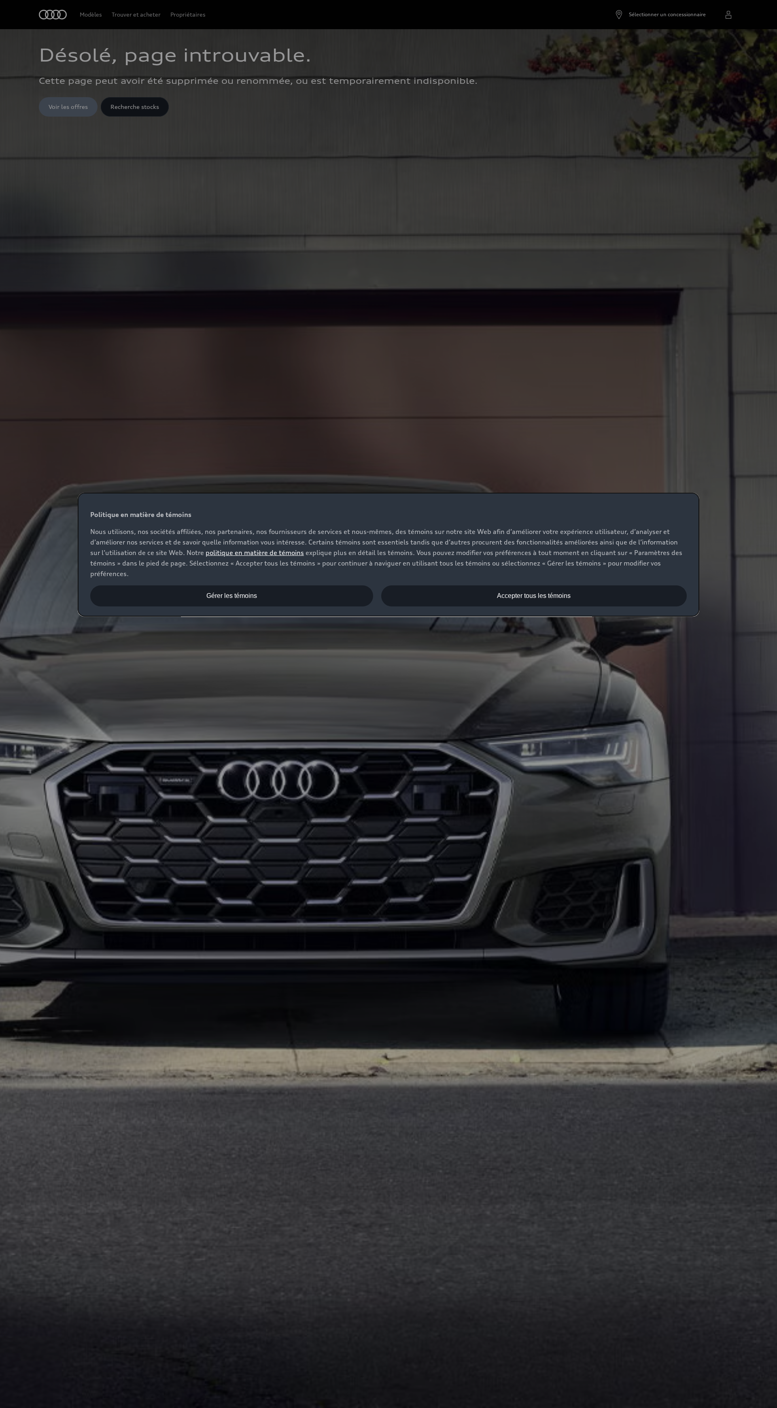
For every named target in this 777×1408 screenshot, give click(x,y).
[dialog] (388, 555)
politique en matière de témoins (255, 553)
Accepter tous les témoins (534, 595)
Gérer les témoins (231, 595)
